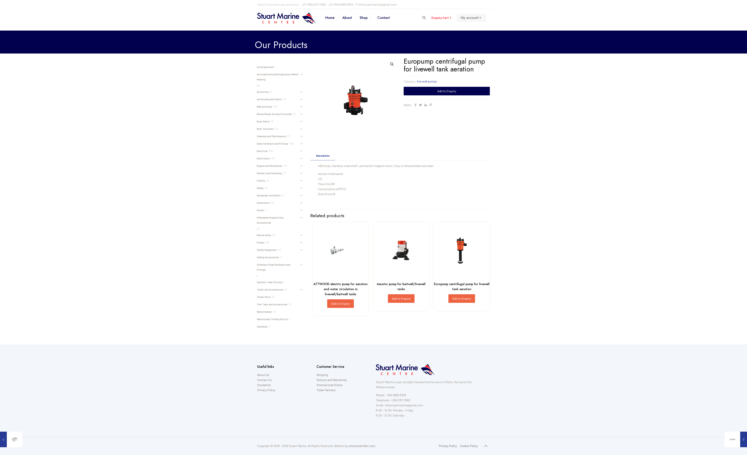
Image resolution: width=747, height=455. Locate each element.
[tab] (322, 155)
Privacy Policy (266, 390)
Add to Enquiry (446, 91)
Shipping (322, 375)
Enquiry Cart (440, 17)
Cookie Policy (469, 446)
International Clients (330, 385)
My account (470, 17)
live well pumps (427, 81)
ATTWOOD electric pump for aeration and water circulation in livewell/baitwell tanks (340, 289)
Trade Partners (326, 390)
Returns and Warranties (332, 380)
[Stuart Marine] (286, 17)
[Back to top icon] (486, 446)
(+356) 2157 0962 (315, 4)
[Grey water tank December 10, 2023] (11, 439)
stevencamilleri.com (362, 446)
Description (323, 155)
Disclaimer (264, 385)
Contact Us (264, 380)
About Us (263, 375)
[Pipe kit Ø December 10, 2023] (736, 439)
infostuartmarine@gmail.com (378, 4)
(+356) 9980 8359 (342, 4)
